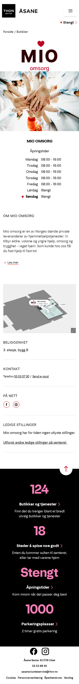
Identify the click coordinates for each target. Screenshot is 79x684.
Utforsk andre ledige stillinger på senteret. (35, 442)
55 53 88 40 (39, 665)
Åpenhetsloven (53, 677)
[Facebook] (6, 404)
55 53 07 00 (21, 376)
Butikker (22, 31)
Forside (8, 31)
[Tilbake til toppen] (66, 468)
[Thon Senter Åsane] (19, 10)
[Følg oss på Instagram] (45, 651)
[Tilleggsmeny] (70, 11)
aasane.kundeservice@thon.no (39, 671)
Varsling (68, 677)
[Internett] (16, 404)
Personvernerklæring (30, 677)
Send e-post (40, 376)
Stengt (68, 22)
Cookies (11, 677)
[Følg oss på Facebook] (33, 651)
